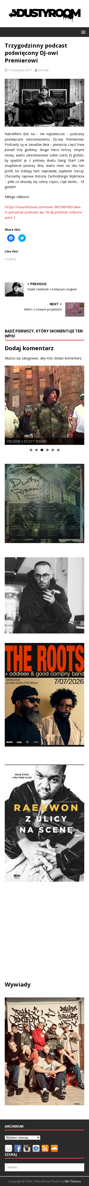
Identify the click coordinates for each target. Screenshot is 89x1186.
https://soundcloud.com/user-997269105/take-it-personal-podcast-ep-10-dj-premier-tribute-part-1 (44, 212)
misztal (43, 70)
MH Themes (73, 1181)
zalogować (30, 358)
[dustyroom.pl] (44, 24)
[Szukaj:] (44, 1167)
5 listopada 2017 (20, 70)
